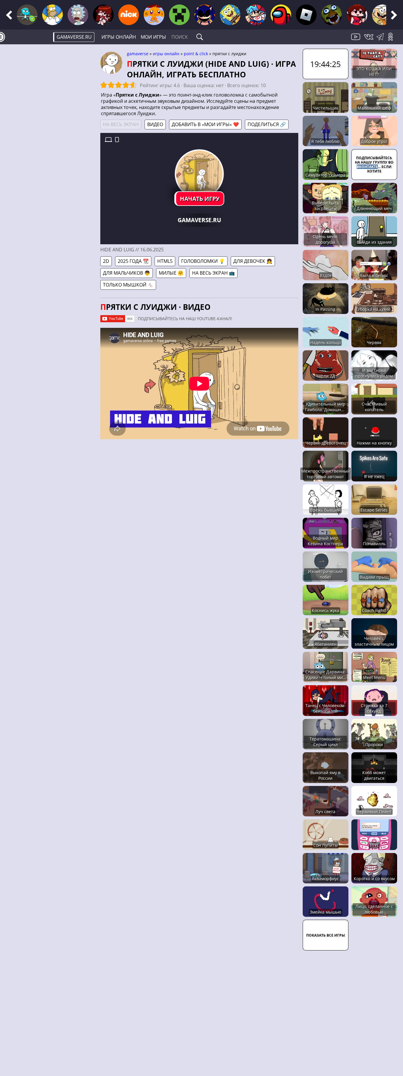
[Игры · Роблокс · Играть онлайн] (306, 14)
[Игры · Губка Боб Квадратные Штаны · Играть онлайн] (230, 14)
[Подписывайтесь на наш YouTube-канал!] (356, 40)
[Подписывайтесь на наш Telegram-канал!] (381, 40)
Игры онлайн (118, 37)
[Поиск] (199, 36)
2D (106, 261)
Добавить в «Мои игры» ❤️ (205, 124)
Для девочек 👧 (252, 261)
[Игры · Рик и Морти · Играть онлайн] (78, 14)
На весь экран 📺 (213, 273)
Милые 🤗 (171, 273)
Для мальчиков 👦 (126, 273)
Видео (155, 124)
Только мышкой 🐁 (128, 284)
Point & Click (196, 53)
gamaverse (137, 53)
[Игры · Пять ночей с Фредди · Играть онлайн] (331, 14)
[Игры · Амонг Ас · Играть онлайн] (281, 14)
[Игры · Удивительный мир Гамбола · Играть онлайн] (27, 14)
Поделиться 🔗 (267, 124)
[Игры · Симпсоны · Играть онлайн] (52, 14)
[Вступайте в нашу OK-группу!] (392, 40)
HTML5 (165, 261)
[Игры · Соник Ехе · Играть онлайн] (204, 14)
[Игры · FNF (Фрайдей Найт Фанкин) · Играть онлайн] (103, 14)
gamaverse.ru (74, 37)
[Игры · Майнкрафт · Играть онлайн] (179, 14)
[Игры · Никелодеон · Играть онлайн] (128, 14)
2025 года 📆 (133, 261)
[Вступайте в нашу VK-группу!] (369, 40)
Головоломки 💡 (203, 261)
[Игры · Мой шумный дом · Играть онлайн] (382, 14)
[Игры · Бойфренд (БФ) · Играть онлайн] (255, 14)
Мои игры (153, 37)
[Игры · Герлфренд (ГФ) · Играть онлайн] (357, 14)
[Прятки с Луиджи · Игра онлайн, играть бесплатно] (199, 173)
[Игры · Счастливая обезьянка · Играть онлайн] (154, 14)
